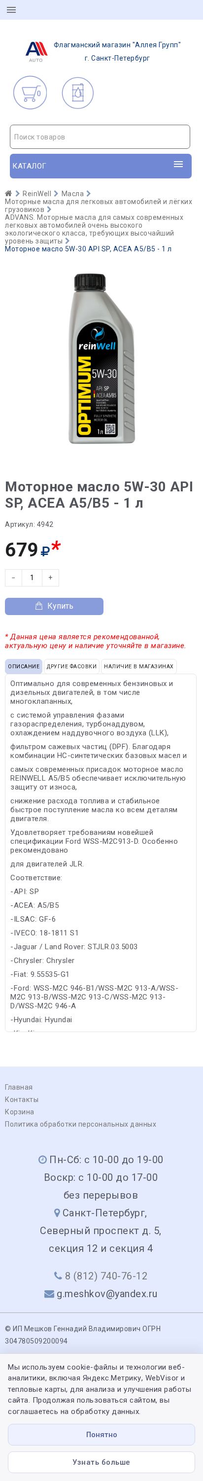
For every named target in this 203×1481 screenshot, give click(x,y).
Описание (23, 666)
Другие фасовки (72, 666)
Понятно (101, 1434)
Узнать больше (101, 1462)
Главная (19, 1087)
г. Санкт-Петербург (117, 51)
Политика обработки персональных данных (80, 1124)
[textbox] (100, 137)
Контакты (21, 1099)
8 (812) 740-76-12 (106, 1276)
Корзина (19, 1112)
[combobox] (100, 137)
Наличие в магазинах (139, 666)
